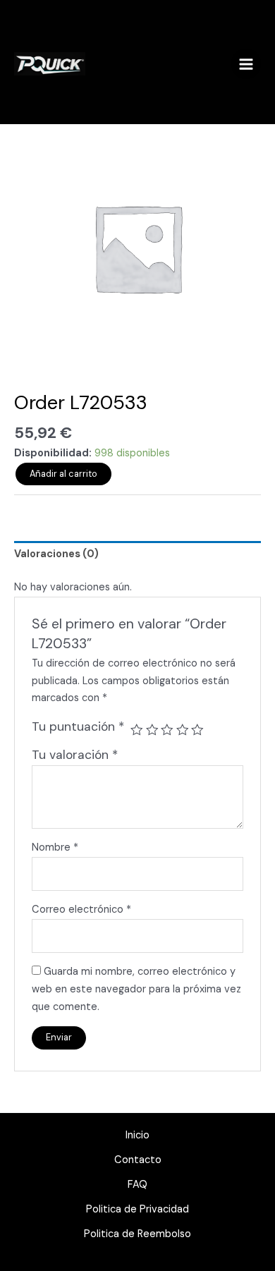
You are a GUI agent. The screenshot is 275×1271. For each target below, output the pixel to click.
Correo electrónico (81, 909)
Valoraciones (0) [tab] (56, 554)
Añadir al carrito (63, 474)
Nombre (55, 847)
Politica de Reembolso (137, 1234)
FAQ (137, 1184)
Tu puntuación (78, 726)
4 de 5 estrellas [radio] (182, 730)
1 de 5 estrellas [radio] (136, 730)
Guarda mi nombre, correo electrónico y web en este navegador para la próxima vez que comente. (136, 989)
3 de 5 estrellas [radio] (167, 730)
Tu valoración (75, 754)
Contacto (137, 1160)
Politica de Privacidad (137, 1209)
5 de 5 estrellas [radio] (197, 730)
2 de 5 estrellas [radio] (152, 730)
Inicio (137, 1135)
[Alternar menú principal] (246, 63)
